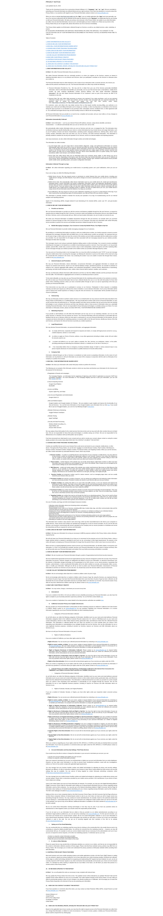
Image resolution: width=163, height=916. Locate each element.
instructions (91, 406)
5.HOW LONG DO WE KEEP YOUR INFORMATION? (61, 50)
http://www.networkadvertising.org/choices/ (58, 773)
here (108, 405)
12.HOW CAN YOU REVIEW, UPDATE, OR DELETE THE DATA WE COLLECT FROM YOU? (71, 66)
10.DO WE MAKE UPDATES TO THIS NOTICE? (59, 61)
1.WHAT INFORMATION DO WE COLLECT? (58, 41)
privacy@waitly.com (103, 13)
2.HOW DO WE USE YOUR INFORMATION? (58, 44)
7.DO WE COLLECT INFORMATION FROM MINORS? (61, 55)
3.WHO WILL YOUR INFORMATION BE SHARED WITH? (62, 46)
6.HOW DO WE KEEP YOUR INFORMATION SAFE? (60, 52)
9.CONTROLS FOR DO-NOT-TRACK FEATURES (60, 59)
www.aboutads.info (110, 801)
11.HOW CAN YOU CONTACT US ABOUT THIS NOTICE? (62, 63)
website (54, 379)
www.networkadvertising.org (74, 790)
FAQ (60, 379)
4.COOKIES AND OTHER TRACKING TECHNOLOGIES (61, 48)
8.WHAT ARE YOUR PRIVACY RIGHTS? (57, 57)
